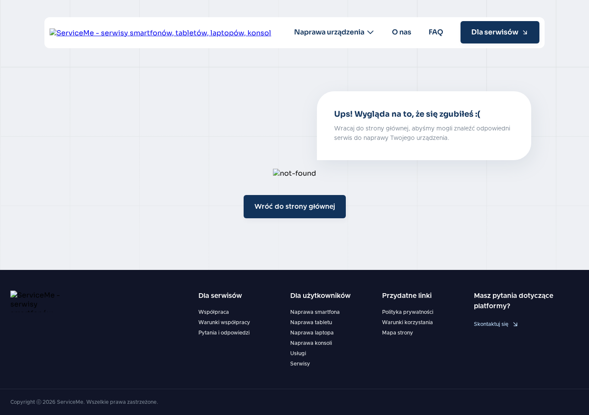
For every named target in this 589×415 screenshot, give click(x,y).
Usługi (298, 353)
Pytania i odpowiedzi (224, 332)
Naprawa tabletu (311, 322)
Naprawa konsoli (311, 343)
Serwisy (300, 363)
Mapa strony (397, 332)
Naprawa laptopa (312, 332)
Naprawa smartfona (315, 312)
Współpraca (213, 312)
